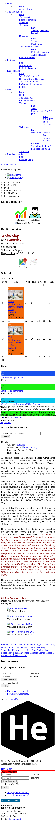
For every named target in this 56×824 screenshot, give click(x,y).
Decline (7, 422)
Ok (1, 422)
